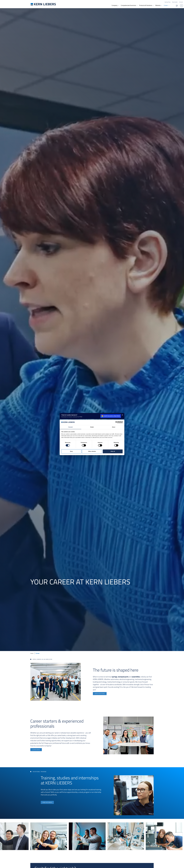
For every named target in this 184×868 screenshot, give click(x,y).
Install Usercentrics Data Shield (112, 415)
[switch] (84, 445)
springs (114, 676)
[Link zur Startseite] (43, 4)
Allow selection (92, 451)
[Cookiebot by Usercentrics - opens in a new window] (116, 422)
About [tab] (113, 427)
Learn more (36, 749)
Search (181, 5)
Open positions (100, 693)
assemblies (136, 676)
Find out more (47, 802)
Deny (71, 451)
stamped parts (123, 676)
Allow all (113, 451)
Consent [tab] (70, 427)
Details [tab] (92, 427)
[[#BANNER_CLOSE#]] (122, 415)
